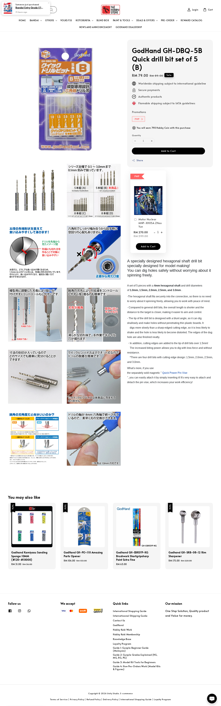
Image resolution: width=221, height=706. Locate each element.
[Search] (51, 9)
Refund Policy (94, 699)
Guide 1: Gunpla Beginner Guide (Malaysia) (131, 649)
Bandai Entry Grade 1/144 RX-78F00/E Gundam (30, 7)
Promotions (139, 112)
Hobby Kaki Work (122, 629)
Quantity (136, 135)
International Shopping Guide (129, 611)
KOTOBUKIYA (83, 20)
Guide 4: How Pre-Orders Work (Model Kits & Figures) (136, 668)
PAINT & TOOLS (121, 20)
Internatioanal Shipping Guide (130, 615)
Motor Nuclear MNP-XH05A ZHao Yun (150, 223)
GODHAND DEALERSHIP (129, 27)
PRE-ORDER (167, 20)
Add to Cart (168, 151)
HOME (22, 20)
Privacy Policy (77, 699)
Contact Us (119, 620)
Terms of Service (58, 699)
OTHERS (49, 20)
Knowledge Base (122, 639)
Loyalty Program (122, 643)
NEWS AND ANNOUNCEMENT (95, 27)
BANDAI (34, 20)
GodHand (118, 625)
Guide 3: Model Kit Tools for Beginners (134, 662)
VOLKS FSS (66, 20)
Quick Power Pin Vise (174, 373)
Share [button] (140, 160)
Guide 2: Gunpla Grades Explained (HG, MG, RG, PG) (135, 656)
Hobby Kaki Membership (126, 634)
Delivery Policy (110, 699)
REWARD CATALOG (191, 20)
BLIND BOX (103, 20)
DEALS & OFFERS (145, 20)
